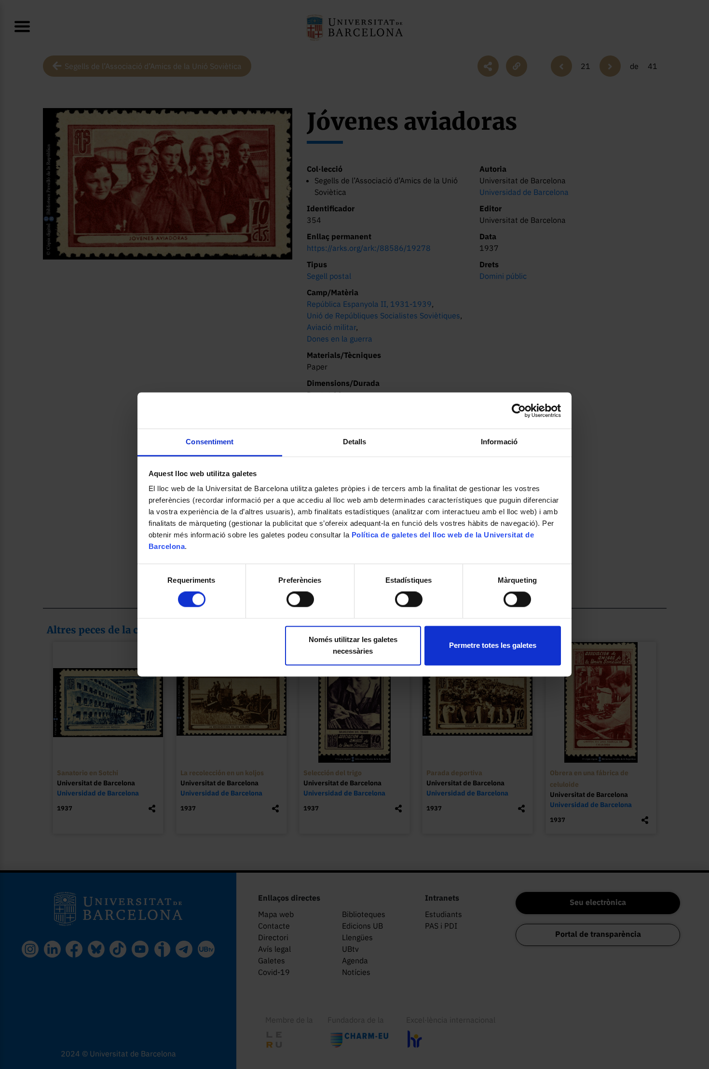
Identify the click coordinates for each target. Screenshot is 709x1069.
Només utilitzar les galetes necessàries (353, 645)
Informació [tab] (499, 442)
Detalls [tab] (355, 442)
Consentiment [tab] (209, 442)
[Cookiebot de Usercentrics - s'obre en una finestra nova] (519, 410)
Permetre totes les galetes (492, 645)
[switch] (300, 599)
